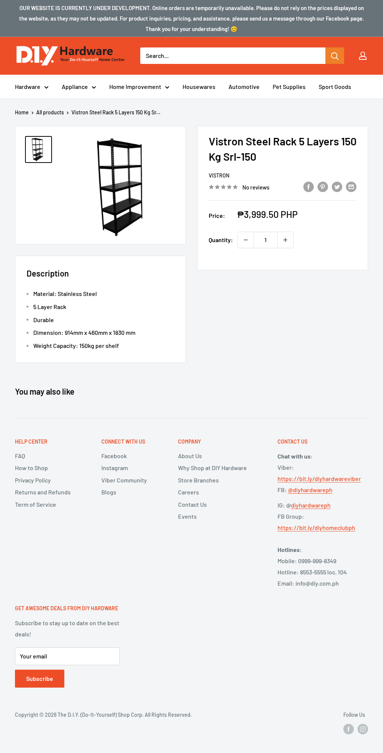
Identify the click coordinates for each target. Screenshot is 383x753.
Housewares (199, 86)
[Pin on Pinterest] (323, 186)
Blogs (108, 492)
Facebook (114, 455)
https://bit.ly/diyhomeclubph (316, 527)
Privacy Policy (33, 480)
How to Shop (31, 467)
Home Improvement (135, 86)
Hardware (27, 86)
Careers (188, 492)
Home (22, 112)
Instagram (114, 467)
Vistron (219, 175)
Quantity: (221, 239)
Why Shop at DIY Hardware (212, 467)
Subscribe (39, 678)
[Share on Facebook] (308, 186)
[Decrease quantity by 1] (246, 240)
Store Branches (198, 480)
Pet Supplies (289, 86)
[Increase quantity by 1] (285, 240)
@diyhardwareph (310, 489)
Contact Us (192, 504)
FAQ (20, 455)
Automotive (244, 86)
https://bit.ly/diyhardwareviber (319, 478)
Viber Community (124, 480)
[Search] (334, 55)
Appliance (75, 86)
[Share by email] (351, 186)
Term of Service (35, 504)
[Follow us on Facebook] (348, 729)
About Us (190, 455)
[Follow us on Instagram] (363, 729)
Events (187, 516)
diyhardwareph (311, 505)
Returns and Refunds (43, 492)
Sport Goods (335, 86)
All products (50, 112)
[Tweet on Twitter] (337, 186)
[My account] (363, 56)
